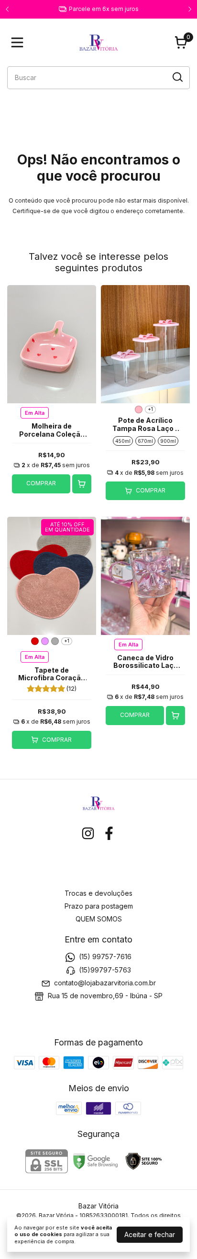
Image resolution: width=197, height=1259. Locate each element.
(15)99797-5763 (105, 970)
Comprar (41, 483)
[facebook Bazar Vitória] (109, 833)
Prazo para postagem (99, 906)
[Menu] (19, 42)
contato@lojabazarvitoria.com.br (105, 983)
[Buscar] (177, 77)
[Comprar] (81, 483)
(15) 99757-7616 (105, 956)
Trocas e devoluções (98, 893)
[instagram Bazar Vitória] (87, 833)
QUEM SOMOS (99, 919)
